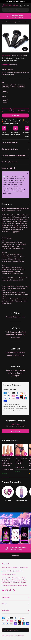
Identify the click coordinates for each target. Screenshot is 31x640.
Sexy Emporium (6, 55)
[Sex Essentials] (21, 492)
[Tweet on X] (7, 168)
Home (3, 21)
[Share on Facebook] (11, 168)
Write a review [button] (15, 431)
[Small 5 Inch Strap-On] (22, 450)
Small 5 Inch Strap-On (20, 462)
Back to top (15, 555)
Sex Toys (7, 500)
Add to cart (21, 110)
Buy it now (15, 115)
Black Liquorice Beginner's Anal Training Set (16, 21)
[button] (24, 6)
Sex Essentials (21, 500)
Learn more (22, 1)
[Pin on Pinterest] (14, 168)
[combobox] (15, 10)
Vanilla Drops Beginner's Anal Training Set (7, 463)
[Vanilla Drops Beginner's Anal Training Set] (8, 450)
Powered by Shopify (19, 635)
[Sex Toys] (8, 492)
